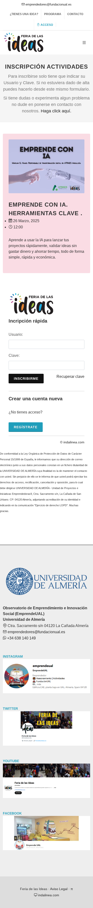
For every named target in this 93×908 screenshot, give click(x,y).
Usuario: (16, 334)
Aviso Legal (58, 889)
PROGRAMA (52, 14)
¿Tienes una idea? (24, 14)
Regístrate (25, 427)
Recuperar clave (70, 376)
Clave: (14, 355)
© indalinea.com (72, 442)
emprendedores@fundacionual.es (48, 4)
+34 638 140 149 (21, 638)
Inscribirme (26, 378)
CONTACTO (75, 14)
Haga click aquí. (56, 111)
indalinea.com (48, 895)
